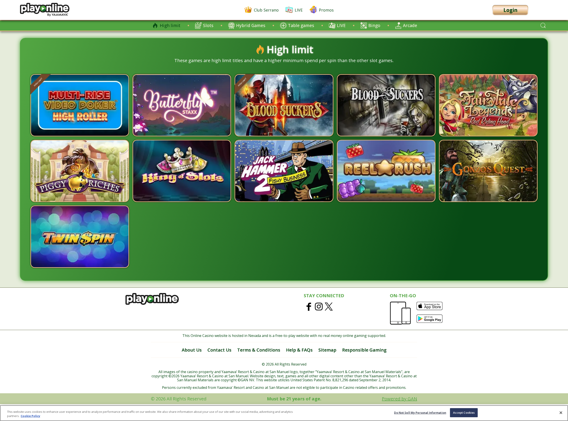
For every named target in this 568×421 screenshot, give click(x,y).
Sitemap (327, 350)
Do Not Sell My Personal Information (420, 413)
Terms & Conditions (258, 350)
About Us (192, 350)
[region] (284, 413)
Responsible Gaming (364, 350)
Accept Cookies (464, 413)
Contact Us (219, 350)
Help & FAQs (299, 350)
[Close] (561, 412)
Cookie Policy (30, 416)
